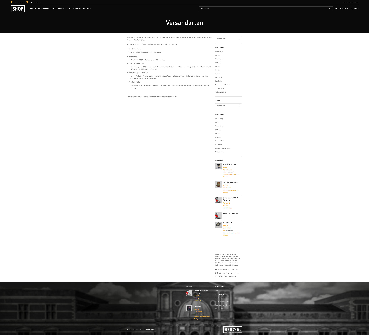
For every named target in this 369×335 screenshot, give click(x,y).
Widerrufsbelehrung (222, 301)
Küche (217, 66)
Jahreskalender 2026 (230, 164)
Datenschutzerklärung (222, 305)
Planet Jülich (198, 306)
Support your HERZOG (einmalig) (230, 199)
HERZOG (218, 63)
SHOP (131, 329)
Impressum (219, 309)
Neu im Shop (219, 77)
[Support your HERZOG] (218, 215)
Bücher (217, 55)
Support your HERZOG (222, 85)
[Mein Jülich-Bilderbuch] (218, 187)
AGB (216, 291)
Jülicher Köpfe (228, 223)
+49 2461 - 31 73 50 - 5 (19, 2)
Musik (217, 74)
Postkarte (218, 81)
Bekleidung (219, 52)
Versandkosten (229, 172)
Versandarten (219, 294)
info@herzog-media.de (34, 2)
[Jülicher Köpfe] (218, 229)
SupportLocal (219, 88)
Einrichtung (219, 59)
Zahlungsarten (220, 298)
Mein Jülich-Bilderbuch (231, 182)
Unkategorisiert (220, 92)
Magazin (218, 70)
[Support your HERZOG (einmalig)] (218, 203)
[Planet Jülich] (189, 312)
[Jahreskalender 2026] (218, 170)
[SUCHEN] (330, 8)
